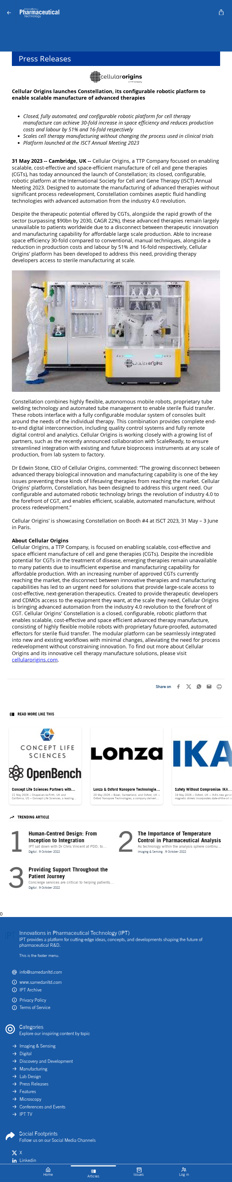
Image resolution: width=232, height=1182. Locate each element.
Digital (26, 1053)
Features (28, 1091)
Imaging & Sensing (37, 1046)
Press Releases (34, 1084)
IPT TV (26, 1114)
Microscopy (30, 1099)
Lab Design (30, 1076)
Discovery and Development (46, 1061)
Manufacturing (33, 1069)
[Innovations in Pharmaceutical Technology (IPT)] (114, 13)
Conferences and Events (42, 1107)
